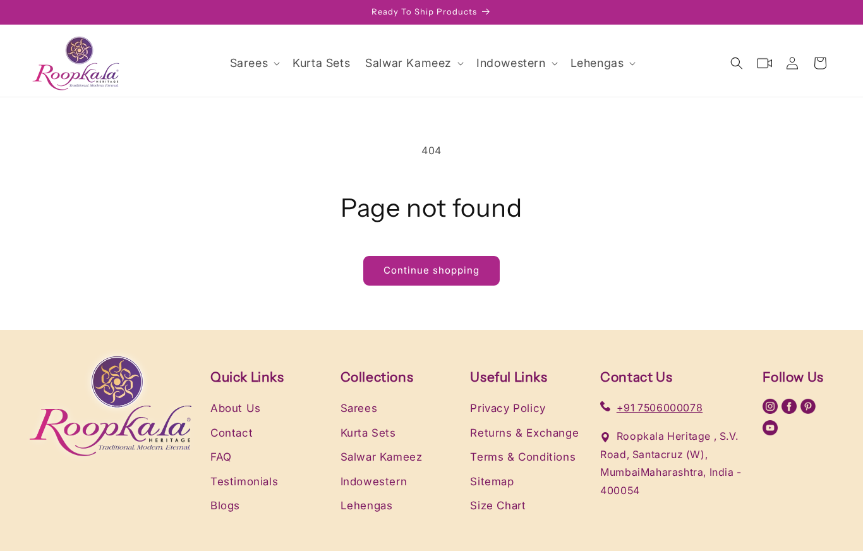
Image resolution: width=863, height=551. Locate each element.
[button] (254, 63)
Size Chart (498, 505)
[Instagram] (772, 410)
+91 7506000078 (660, 407)
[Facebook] (791, 410)
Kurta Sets (368, 433)
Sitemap (492, 481)
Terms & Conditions (523, 457)
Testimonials (244, 481)
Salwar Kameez (382, 457)
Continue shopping (431, 270)
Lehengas (367, 505)
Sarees (359, 408)
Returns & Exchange (524, 433)
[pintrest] (808, 410)
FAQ (221, 457)
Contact (231, 433)
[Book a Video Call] (764, 63)
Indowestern (374, 481)
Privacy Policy (507, 408)
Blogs (225, 505)
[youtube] (770, 431)
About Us (235, 408)
